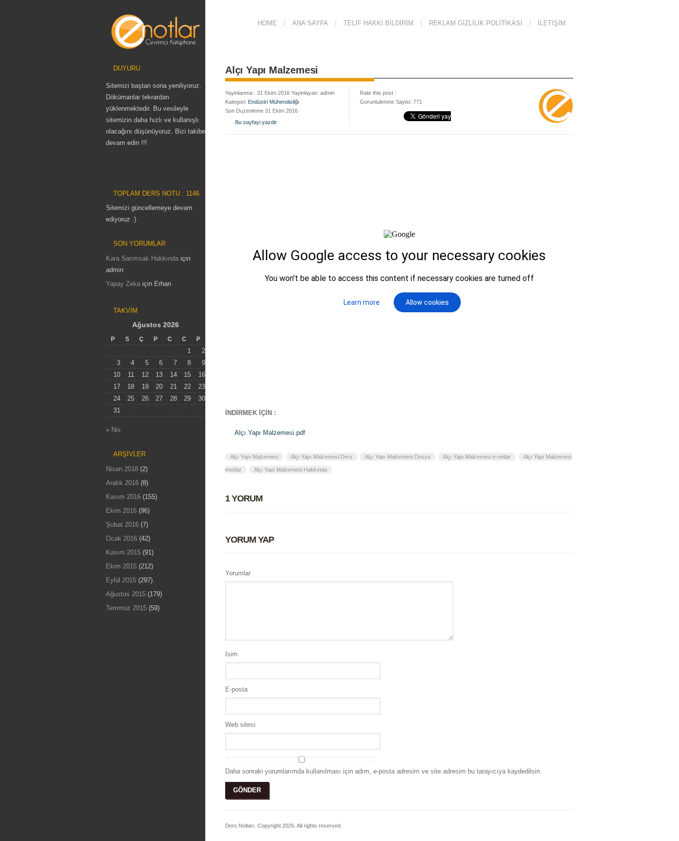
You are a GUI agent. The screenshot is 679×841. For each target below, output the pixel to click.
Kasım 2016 (123, 496)
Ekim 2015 (121, 566)
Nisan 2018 (122, 469)
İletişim (552, 23)
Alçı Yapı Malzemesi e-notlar (477, 457)
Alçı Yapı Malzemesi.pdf (270, 432)
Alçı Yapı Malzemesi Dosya (397, 457)
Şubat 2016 (122, 524)
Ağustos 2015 (126, 594)
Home (267, 23)
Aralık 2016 (122, 483)
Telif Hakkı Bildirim (378, 23)
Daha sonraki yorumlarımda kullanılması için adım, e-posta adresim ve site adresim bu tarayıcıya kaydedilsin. (383, 771)
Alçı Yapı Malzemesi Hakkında (290, 470)
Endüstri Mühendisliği (273, 102)
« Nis (113, 429)
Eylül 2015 (121, 580)
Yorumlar (238, 573)
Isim (231, 654)
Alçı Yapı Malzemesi (254, 457)
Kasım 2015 (123, 552)
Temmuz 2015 (126, 608)
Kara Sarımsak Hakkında (142, 258)
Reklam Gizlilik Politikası (475, 23)
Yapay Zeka (123, 283)
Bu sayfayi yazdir (256, 122)
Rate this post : (378, 93)
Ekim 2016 (121, 510)
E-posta (236, 689)
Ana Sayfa (310, 23)
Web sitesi (240, 724)
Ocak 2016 (121, 538)
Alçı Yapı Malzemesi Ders (321, 457)
